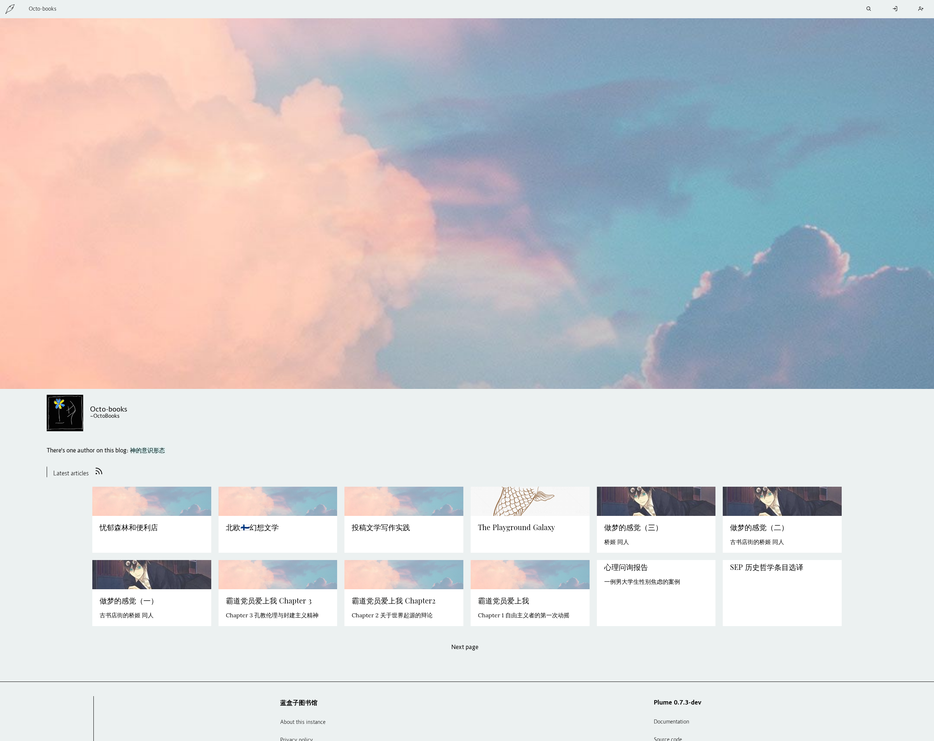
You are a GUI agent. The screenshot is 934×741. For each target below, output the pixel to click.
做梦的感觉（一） (129, 601)
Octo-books (43, 9)
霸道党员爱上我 (503, 601)
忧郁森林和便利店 (129, 527)
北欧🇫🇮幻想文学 (252, 527)
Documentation (671, 722)
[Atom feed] (98, 474)
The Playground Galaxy (516, 527)
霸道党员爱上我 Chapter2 (394, 601)
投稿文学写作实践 (381, 527)
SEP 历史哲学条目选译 (766, 567)
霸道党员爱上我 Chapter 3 (269, 601)
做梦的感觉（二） (759, 527)
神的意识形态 (147, 451)
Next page (464, 648)
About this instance (302, 722)
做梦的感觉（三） (633, 527)
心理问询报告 (626, 567)
